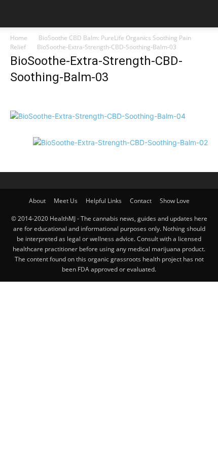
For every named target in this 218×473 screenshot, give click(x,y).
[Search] (204, 13)
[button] (17, 13)
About (37, 200)
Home (18, 37)
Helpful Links (104, 200)
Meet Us (66, 200)
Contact (141, 200)
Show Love (175, 200)
